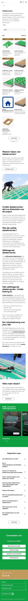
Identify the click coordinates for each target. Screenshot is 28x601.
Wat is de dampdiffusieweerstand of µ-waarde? (12, 495)
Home (3, 5)
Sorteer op (23, 35)
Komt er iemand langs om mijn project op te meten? (11, 477)
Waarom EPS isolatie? (8, 490)
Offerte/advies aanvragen (14, 546)
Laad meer (14, 138)
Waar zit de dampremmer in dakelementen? (10, 501)
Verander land (6, 593)
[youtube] (8, 576)
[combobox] (14, 29)
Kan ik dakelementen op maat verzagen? (10, 513)
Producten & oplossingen (7, 585)
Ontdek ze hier (9, 169)
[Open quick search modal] (23, 2)
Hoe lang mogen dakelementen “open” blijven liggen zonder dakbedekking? (11, 484)
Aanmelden (8, 398)
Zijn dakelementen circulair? (10, 459)
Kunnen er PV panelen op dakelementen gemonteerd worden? (12, 471)
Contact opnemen (14, 557)
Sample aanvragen (14, 550)
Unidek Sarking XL (7, 295)
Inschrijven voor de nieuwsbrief (14, 553)
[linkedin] (6, 576)
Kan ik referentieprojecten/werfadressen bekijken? (11, 465)
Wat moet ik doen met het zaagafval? (9, 507)
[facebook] (3, 576)
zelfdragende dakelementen (13, 256)
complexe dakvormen (19, 332)
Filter (3, 35)
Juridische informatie (6, 588)
